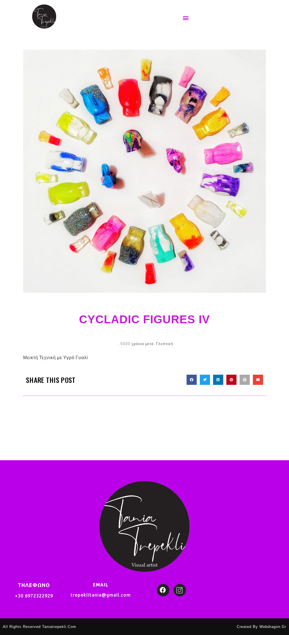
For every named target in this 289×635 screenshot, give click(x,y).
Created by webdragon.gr (261, 627)
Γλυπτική (164, 343)
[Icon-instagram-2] (180, 590)
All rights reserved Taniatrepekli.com (39, 627)
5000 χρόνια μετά (137, 343)
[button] (186, 17)
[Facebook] (163, 590)
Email (100, 584)
